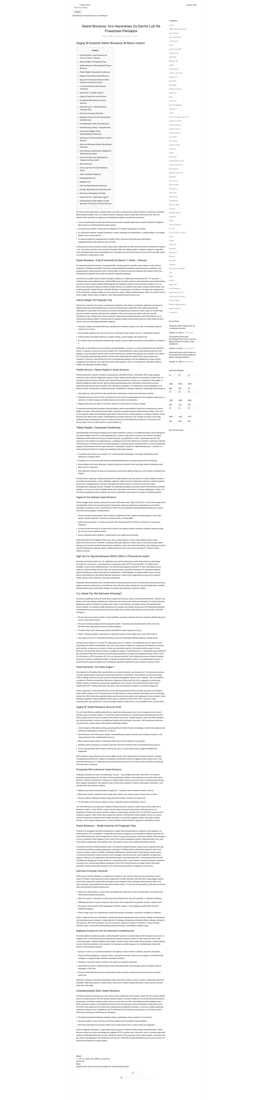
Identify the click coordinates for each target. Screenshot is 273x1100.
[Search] (77, 5)
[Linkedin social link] (192, 1)
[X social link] (187, 1)
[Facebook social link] (184, 1)
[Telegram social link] (194, 1)
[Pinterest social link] (189, 1)
